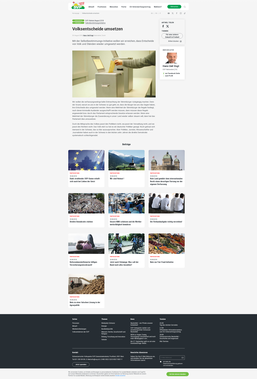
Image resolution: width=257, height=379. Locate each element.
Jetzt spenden (80, 364)
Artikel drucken (173, 41)
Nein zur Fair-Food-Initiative (161, 262)
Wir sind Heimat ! (117, 178)
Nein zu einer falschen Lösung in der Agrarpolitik (85, 303)
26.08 (162, 323)
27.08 (162, 328)
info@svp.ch (95, 359)
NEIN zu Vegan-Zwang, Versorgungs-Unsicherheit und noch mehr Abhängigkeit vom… (143, 336)
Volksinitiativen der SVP (80, 332)
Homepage (75, 13)
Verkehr (104, 340)
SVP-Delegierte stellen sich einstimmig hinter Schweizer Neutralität (140, 330)
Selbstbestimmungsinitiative (95, 23)
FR (156, 13)
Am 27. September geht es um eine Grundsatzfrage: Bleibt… (143, 342)
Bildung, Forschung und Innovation (113, 337)
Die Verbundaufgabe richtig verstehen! (166, 221)
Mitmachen (174, 7)
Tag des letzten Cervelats (169, 325)
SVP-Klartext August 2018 (94, 20)
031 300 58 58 (80, 359)
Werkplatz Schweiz (108, 323)
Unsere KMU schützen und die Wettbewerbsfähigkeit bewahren (126, 223)
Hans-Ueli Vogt (88, 35)
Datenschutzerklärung (170, 363)
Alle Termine (164, 341)
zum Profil (169, 76)
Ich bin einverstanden (177, 374)
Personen (75, 323)
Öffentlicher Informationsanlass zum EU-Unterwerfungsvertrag (171, 331)
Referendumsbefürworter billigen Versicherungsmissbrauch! (83, 263)
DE (152, 13)
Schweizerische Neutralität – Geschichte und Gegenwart (170, 337)
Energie (104, 326)
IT (160, 13)
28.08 (162, 335)
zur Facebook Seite (172, 73)
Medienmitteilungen (79, 329)
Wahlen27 (158, 7)
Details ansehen (120, 375)
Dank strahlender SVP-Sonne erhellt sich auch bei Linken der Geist (85, 180)
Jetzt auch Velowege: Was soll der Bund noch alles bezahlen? (124, 263)
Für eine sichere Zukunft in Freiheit (172, 36)
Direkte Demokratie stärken (81, 221)
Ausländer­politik (107, 329)
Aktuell (74, 326)
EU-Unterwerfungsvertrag (140, 7)
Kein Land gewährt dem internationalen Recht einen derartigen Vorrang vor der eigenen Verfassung (166, 181)
